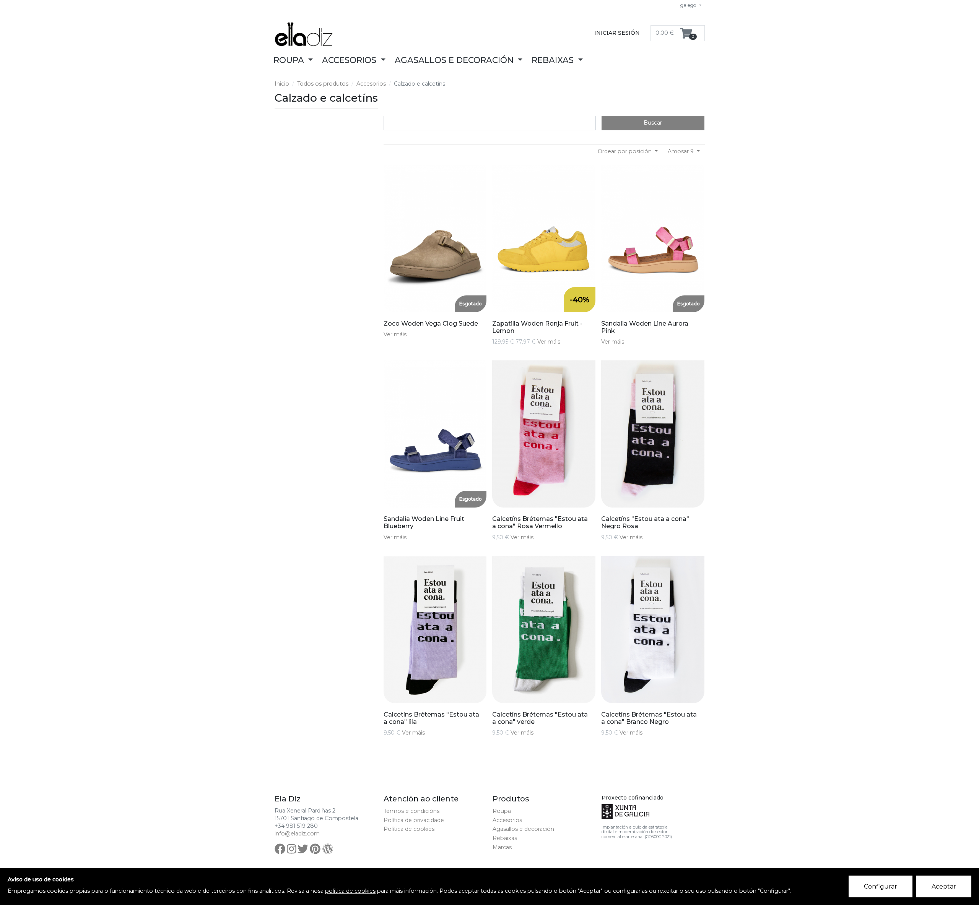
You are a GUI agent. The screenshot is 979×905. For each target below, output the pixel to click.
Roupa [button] (289, 60)
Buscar (653, 122)
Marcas (502, 847)
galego (689, 5)
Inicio (282, 83)
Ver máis (395, 334)
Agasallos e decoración (523, 829)
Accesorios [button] (350, 60)
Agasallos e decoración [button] (455, 60)
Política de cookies (409, 829)
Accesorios (371, 83)
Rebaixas (505, 838)
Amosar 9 (681, 151)
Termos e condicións (411, 811)
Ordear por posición (625, 151)
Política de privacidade (414, 820)
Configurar (880, 886)
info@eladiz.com (297, 833)
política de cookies (350, 890)
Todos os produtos (322, 83)
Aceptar (944, 886)
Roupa (502, 811)
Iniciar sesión (617, 32)
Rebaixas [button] (554, 60)
